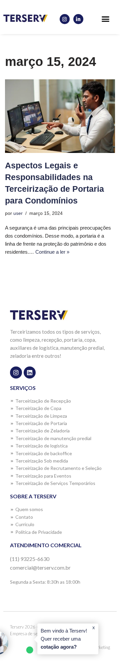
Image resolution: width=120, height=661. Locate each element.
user (18, 213)
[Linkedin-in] (78, 19)
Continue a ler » (52, 252)
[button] (105, 19)
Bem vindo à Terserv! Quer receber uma (64, 639)
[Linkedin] (30, 372)
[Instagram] (65, 19)
